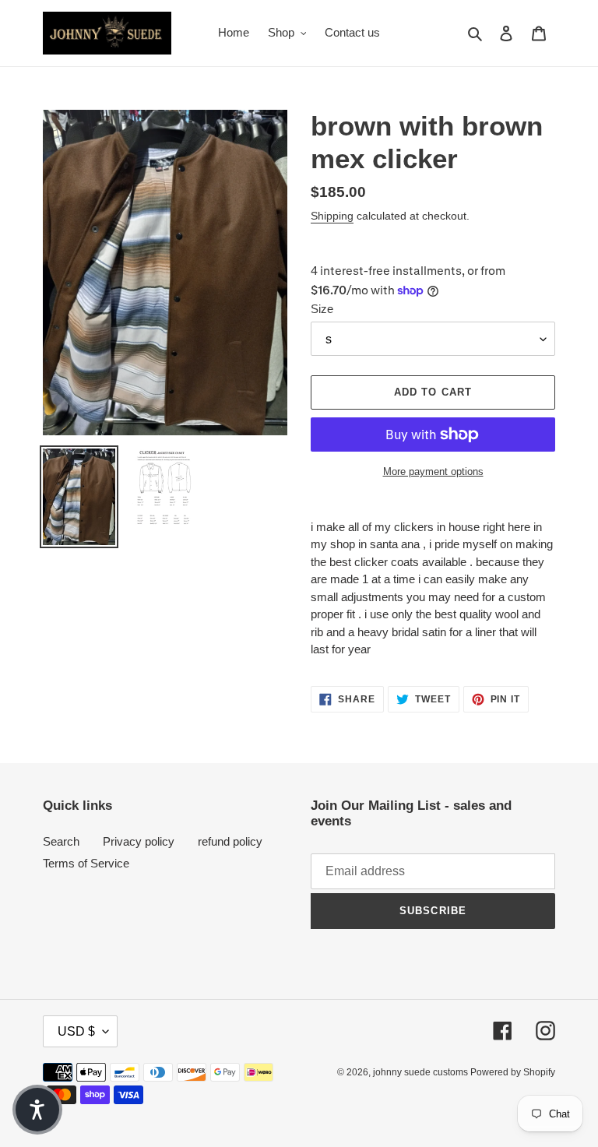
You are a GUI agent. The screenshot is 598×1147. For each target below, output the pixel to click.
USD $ (76, 1031)
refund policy (230, 841)
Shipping (332, 215)
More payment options (433, 471)
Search (61, 841)
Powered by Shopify (512, 1072)
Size (322, 308)
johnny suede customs (421, 1072)
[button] (37, 1110)
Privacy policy (138, 841)
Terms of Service (86, 863)
